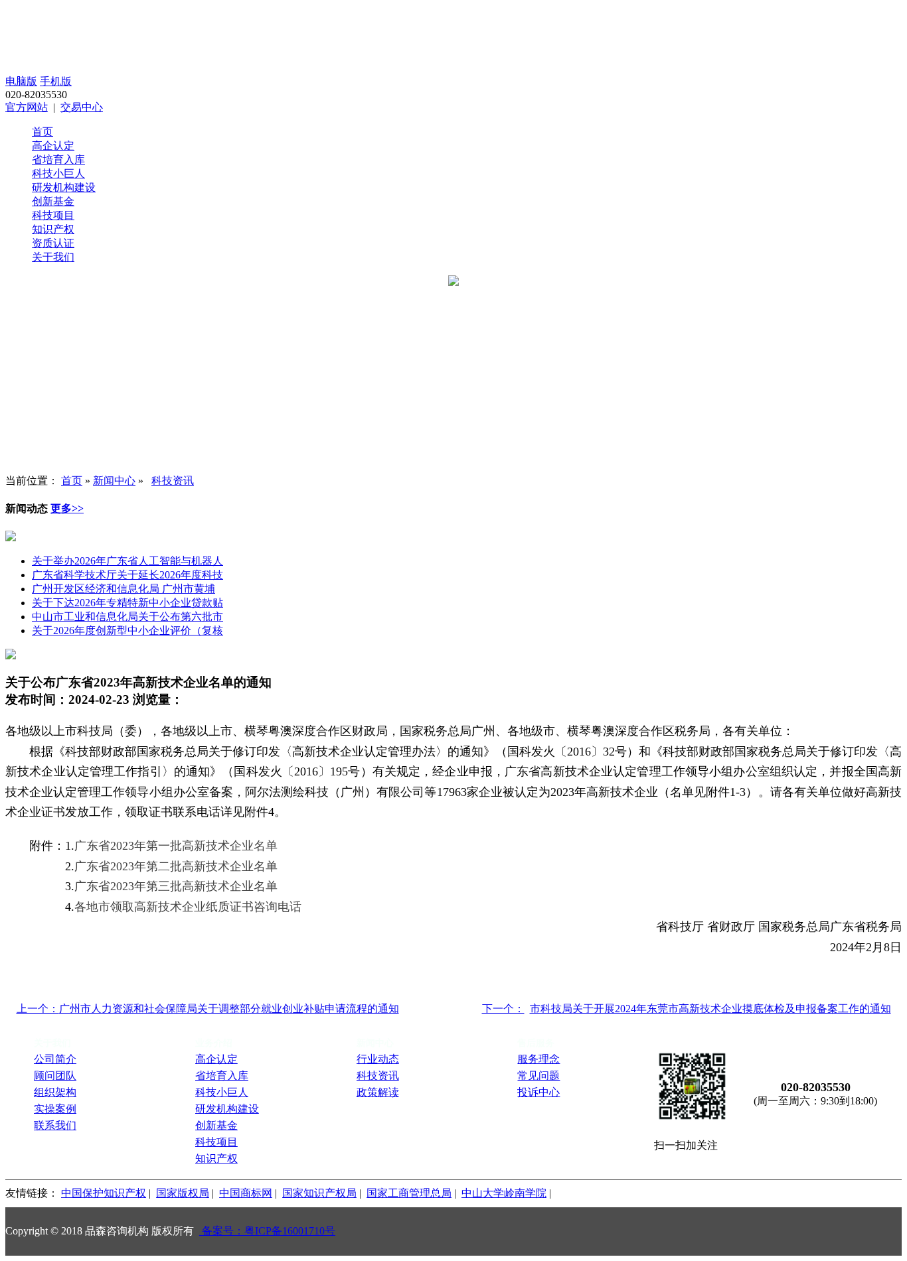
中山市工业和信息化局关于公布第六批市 (127, 616)
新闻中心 (114, 480)
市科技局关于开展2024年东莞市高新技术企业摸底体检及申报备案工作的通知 (710, 1008)
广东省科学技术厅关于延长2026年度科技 (127, 574)
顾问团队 (55, 1075)
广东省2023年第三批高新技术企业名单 (176, 886)
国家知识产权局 (319, 1193)
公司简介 (55, 1059)
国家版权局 (182, 1193)
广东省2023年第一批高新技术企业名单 (176, 845)
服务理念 (538, 1059)
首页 (42, 131)
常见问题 (538, 1075)
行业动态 (378, 1059)
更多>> (67, 508)
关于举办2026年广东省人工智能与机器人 (127, 560)
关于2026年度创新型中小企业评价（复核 (127, 630)
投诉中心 (538, 1092)
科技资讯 (172, 480)
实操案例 (55, 1108)
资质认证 (53, 243)
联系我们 (55, 1125)
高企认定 (53, 145)
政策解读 (378, 1092)
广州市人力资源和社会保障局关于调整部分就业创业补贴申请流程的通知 (229, 1008)
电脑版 (21, 81)
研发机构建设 (64, 187)
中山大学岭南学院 (503, 1193)
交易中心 (81, 107)
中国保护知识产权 (103, 1193)
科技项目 (53, 215)
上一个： (38, 1008)
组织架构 (55, 1092)
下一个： (503, 1008)
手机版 (56, 81)
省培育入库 (58, 159)
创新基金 (53, 201)
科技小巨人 (58, 173)
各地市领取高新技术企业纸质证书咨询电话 (187, 906)
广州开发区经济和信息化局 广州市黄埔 (123, 588)
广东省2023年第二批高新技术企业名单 (176, 866)
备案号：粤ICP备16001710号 (267, 1230)
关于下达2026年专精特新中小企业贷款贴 (127, 602)
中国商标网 (245, 1193)
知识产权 (53, 229)
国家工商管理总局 (409, 1193)
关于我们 (53, 257)
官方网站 (26, 107)
